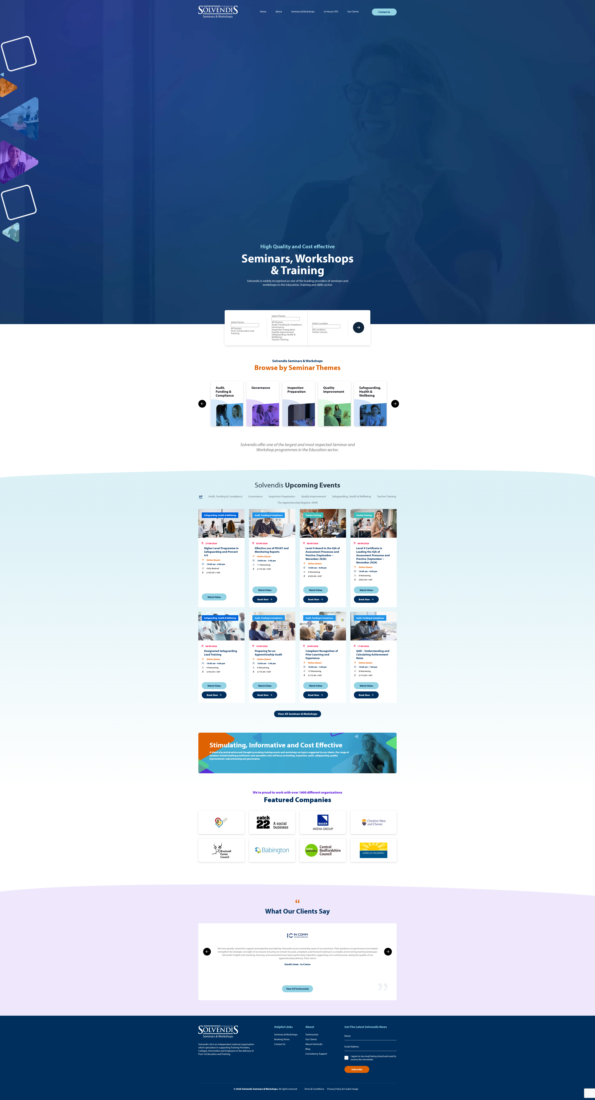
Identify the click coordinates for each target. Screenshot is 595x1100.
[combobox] (246, 327)
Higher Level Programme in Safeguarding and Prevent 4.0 (221, 551)
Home (263, 11)
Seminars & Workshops (303, 11)
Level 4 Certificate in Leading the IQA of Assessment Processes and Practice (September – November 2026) (373, 555)
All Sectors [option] (236, 328)
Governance (255, 496)
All (200, 496)
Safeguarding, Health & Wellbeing (351, 496)
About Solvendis (313, 1044)
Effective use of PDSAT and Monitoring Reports (272, 549)
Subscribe (356, 1069)
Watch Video (214, 597)
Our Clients (353, 11)
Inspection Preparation (282, 496)
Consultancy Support (316, 1053)
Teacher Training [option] (280, 339)
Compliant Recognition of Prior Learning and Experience (322, 654)
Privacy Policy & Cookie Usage (342, 1088)
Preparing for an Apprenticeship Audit (268, 652)
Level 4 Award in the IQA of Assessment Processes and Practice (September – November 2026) (323, 553)
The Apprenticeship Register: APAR (298, 502)
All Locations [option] (319, 329)
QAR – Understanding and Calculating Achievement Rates (372, 654)
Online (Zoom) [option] (319, 332)
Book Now (263, 599)
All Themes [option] (277, 322)
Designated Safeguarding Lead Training (220, 652)
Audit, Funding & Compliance (225, 496)
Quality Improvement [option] (283, 332)
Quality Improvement (313, 496)
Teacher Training (386, 496)
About (278, 11)
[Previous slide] (207, 952)
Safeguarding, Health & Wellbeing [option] (283, 335)
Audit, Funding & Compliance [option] (287, 324)
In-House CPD (331, 11)
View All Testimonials (297, 988)
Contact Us (384, 11)
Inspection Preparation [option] (283, 329)
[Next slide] (388, 952)
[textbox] (245, 325)
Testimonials (311, 1034)
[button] (202, 404)
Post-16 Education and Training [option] (242, 332)
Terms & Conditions (314, 1088)
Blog (307, 1048)
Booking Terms (281, 1039)
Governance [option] (278, 327)
